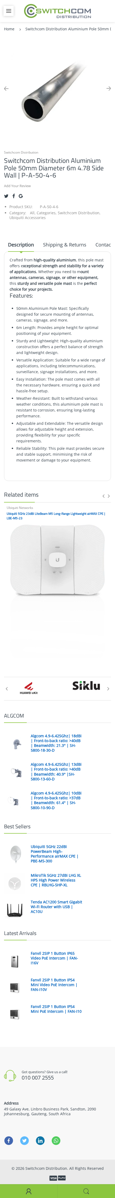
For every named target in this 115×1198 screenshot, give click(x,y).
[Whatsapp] (56, 1140)
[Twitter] (6, 196)
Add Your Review (17, 185)
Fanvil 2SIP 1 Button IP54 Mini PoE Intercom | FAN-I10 (56, 1009)
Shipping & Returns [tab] (64, 244)
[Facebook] (13, 196)
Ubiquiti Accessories (27, 217)
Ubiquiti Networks (20, 507)
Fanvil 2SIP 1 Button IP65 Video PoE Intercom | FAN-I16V (54, 958)
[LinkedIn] (40, 1140)
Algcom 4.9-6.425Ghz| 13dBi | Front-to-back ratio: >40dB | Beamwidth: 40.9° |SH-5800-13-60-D (56, 771)
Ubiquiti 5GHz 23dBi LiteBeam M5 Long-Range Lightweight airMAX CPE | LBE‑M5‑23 (56, 516)
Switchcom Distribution (21, 152)
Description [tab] (21, 244)
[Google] (21, 196)
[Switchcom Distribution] (57, 10)
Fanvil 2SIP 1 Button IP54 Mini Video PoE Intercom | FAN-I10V (54, 985)
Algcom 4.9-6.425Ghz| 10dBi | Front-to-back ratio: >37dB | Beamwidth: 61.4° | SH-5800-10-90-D (56, 800)
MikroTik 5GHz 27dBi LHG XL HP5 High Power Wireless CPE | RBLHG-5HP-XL (56, 880)
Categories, (47, 212)
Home (9, 28)
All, (33, 212)
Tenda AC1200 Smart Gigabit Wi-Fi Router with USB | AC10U (56, 907)
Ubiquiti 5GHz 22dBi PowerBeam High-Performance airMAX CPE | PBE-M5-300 (55, 854)
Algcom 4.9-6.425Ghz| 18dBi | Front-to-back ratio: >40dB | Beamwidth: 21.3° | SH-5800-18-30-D (56, 743)
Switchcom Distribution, (79, 212)
